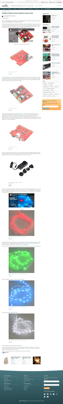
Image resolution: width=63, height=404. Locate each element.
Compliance (25, 388)
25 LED (20, 279)
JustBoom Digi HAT (6, 77)
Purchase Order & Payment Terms (29, 379)
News (16, 2)
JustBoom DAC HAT (15, 152)
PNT (53, 92)
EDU (31, 0)
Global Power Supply (32, 188)
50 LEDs (11, 312)
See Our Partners (6, 385)
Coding (44, 83)
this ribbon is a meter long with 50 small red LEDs (31, 243)
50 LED (15, 279)
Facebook (37, 348)
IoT (43, 88)
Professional (28, 0)
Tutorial (49, 96)
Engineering (46, 86)
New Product (5, 18)
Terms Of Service (26, 385)
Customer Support (58, 0)
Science (56, 94)
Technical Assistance (27, 380)
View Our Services (6, 387)
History (56, 86)
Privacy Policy (26, 387)
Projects (45, 94)
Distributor (36, 0)
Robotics (51, 94)
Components (51, 83)
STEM (44, 96)
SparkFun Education (7, 380)
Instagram (32, 348)
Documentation (10, 2)
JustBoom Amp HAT (19, 113)
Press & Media (6, 379)
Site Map (25, 389)
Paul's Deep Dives (47, 92)
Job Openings (6, 381)
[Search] (32, 6)
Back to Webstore (38, 5)
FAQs (24, 381)
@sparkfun (22, 348)
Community (53, 2)
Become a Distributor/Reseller (8, 388)
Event (51, 86)
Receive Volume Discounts (7, 389)
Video (53, 96)
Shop (4, 2)
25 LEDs (18, 246)
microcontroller (50, 88)
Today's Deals (45, 2)
